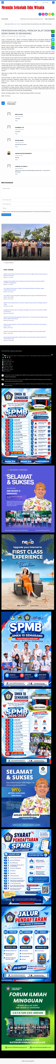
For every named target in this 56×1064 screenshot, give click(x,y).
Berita (18, 24)
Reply (16, 120)
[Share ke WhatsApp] (53, 43)
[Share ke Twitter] (53, 39)
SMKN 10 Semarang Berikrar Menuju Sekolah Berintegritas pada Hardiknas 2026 (25, 331)
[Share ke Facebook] (53, 35)
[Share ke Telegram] (53, 47)
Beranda (14, 24)
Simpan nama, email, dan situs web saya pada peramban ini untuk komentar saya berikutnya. (27, 211)
